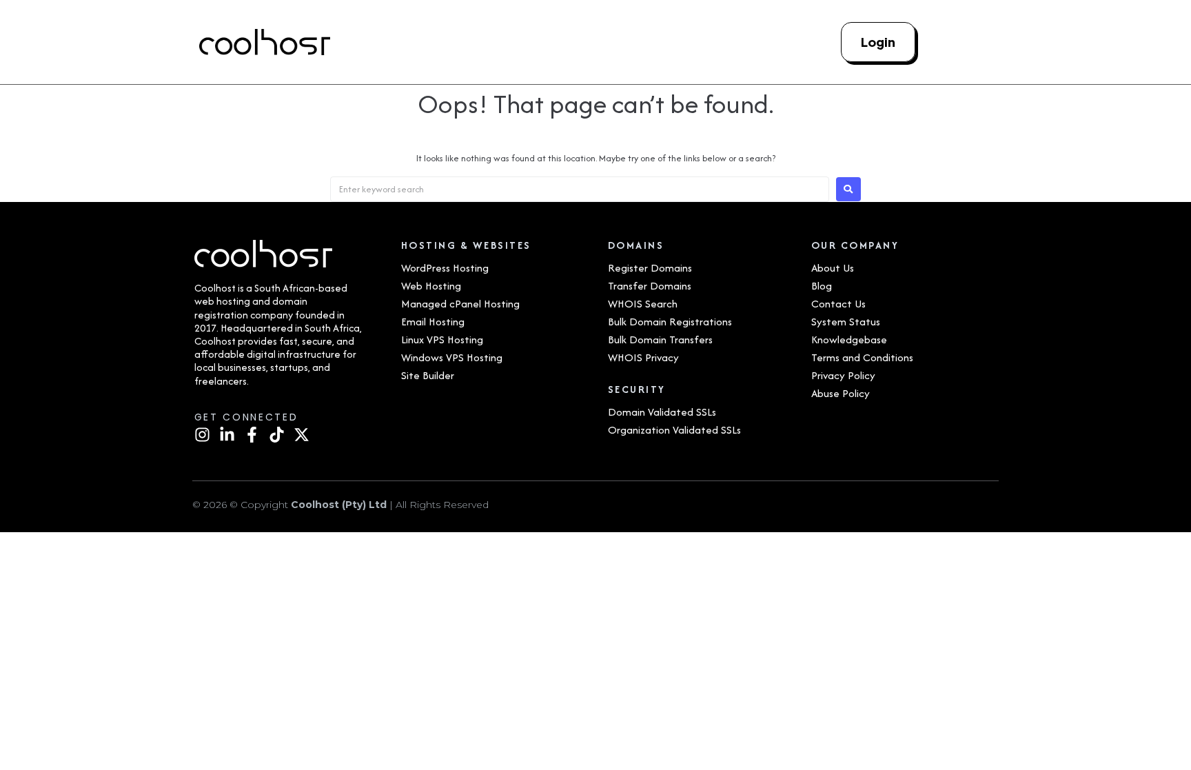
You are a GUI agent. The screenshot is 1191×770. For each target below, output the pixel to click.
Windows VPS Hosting (451, 357)
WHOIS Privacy (643, 357)
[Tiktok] (277, 435)
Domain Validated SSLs (662, 412)
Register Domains (650, 268)
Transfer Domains (649, 286)
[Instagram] (202, 435)
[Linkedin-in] (227, 435)
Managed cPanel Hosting (460, 304)
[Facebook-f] (252, 435)
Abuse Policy (840, 393)
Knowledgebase (849, 339)
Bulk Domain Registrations (670, 322)
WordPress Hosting (445, 268)
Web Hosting (431, 286)
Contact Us (838, 304)
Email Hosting (433, 322)
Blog (821, 286)
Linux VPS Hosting (442, 339)
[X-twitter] (301, 435)
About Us (832, 268)
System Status (845, 322)
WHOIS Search (643, 304)
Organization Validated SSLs (674, 430)
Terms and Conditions (862, 357)
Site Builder (427, 375)
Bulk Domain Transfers (660, 339)
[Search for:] (579, 189)
